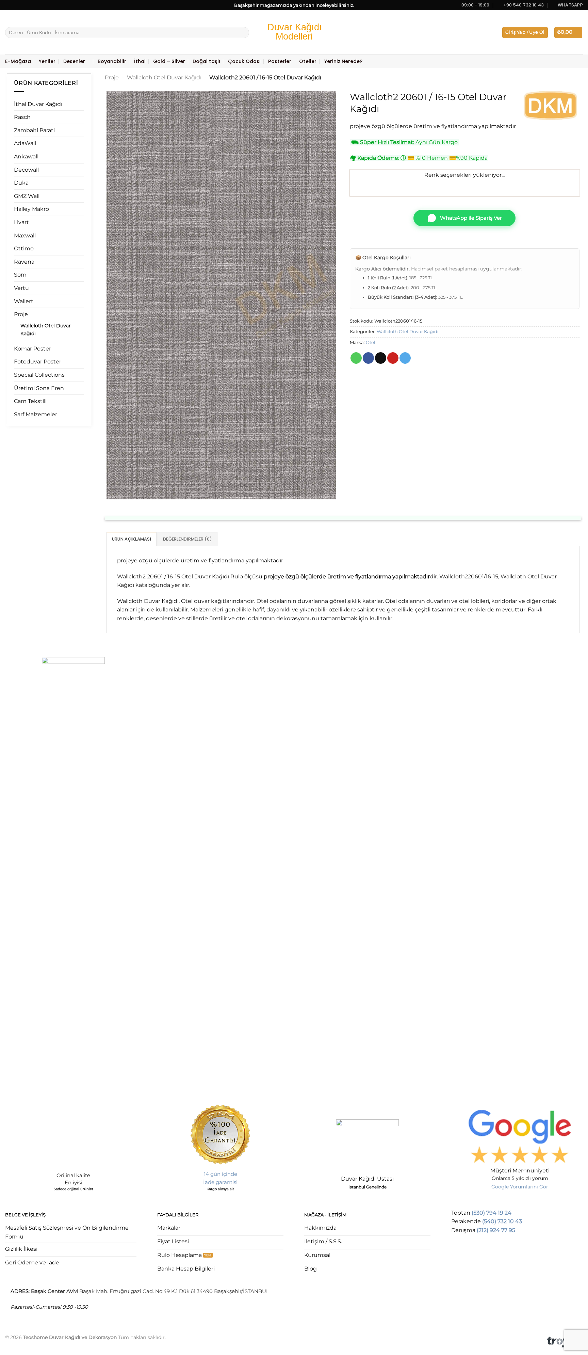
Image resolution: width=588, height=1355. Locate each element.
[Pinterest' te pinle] (392, 358)
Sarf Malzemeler (35, 414)
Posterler (279, 61)
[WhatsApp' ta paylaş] (356, 358)
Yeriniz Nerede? (343, 61)
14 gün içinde (220, 1174)
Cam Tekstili (30, 401)
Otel (370, 342)
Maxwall (25, 235)
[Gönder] (242, 32)
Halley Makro (31, 209)
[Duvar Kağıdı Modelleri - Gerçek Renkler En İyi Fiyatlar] (294, 32)
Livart (21, 222)
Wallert (23, 301)
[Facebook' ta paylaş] (368, 358)
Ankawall (26, 156)
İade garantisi (220, 1182)
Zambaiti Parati (34, 130)
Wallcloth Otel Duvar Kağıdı (45, 330)
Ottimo (24, 248)
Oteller (307, 61)
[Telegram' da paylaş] (405, 358)
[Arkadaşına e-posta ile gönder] (380, 358)
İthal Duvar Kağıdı (38, 104)
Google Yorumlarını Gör (519, 1187)
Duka (21, 183)
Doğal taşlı (206, 61)
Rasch (22, 117)
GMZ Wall (26, 196)
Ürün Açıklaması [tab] (131, 539)
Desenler (74, 61)
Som (20, 274)
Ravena (24, 262)
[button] (525, 32)
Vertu (21, 288)
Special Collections (39, 375)
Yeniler (46, 61)
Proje (21, 314)
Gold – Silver (169, 61)
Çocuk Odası (244, 61)
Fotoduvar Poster (37, 361)
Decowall (26, 170)
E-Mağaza (18, 61)
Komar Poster (32, 348)
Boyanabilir (112, 61)
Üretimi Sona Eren (39, 388)
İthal (140, 61)
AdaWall (25, 143)
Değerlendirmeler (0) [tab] (187, 539)
